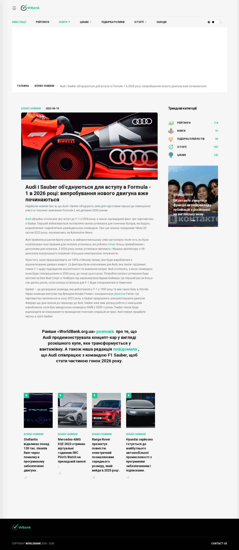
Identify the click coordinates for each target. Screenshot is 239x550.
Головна (23, 85)
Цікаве (84, 22)
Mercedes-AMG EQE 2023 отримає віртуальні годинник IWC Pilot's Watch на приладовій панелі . (38, 453)
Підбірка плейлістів (191, 139)
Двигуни (119, 293)
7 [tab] (211, 220)
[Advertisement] (122, 57)
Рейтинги (42, 22)
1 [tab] (175, 220)
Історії (139, 22)
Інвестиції (19, 22)
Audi (28, 219)
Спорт (111, 244)
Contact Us (219, 543)
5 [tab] (199, 220)
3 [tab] (187, 220)
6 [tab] (205, 220)
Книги (63, 22)
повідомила (125, 349)
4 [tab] (193, 220)
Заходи (161, 22)
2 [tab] (181, 220)
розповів (105, 331)
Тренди (181, 194)
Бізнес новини (44, 85)
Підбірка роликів (113, 22)
